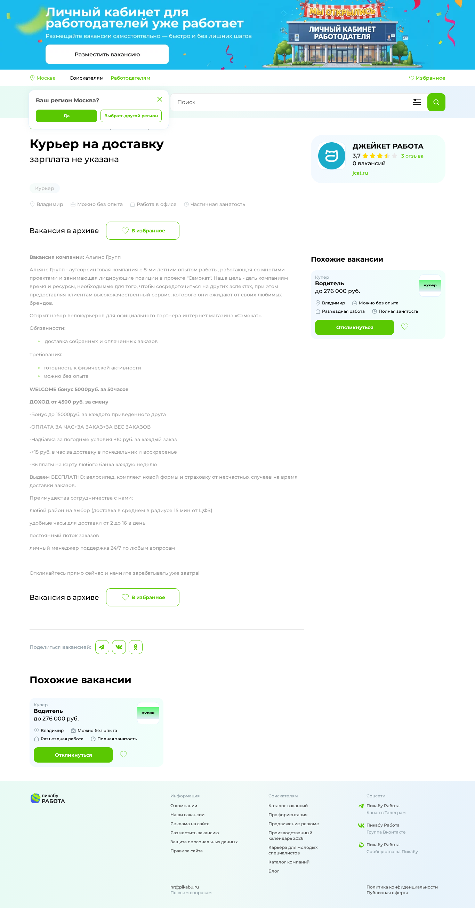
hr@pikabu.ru (184, 887)
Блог (273, 871)
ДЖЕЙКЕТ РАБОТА (388, 146)
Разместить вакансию (194, 832)
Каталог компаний (288, 862)
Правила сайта (186, 850)
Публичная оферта (387, 892)
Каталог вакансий (288, 805)
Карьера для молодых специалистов (292, 850)
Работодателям (130, 78)
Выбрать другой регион (131, 115)
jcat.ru (360, 173)
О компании (183, 805)
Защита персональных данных (204, 841)
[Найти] (436, 102)
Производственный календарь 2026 (290, 835)
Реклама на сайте (190, 823)
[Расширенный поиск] (417, 102)
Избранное (430, 78)
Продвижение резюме (293, 823)
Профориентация (287, 814)
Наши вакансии (187, 814)
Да (67, 115)
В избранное (148, 231)
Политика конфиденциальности (402, 887)
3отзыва (412, 156)
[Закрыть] (159, 99)
